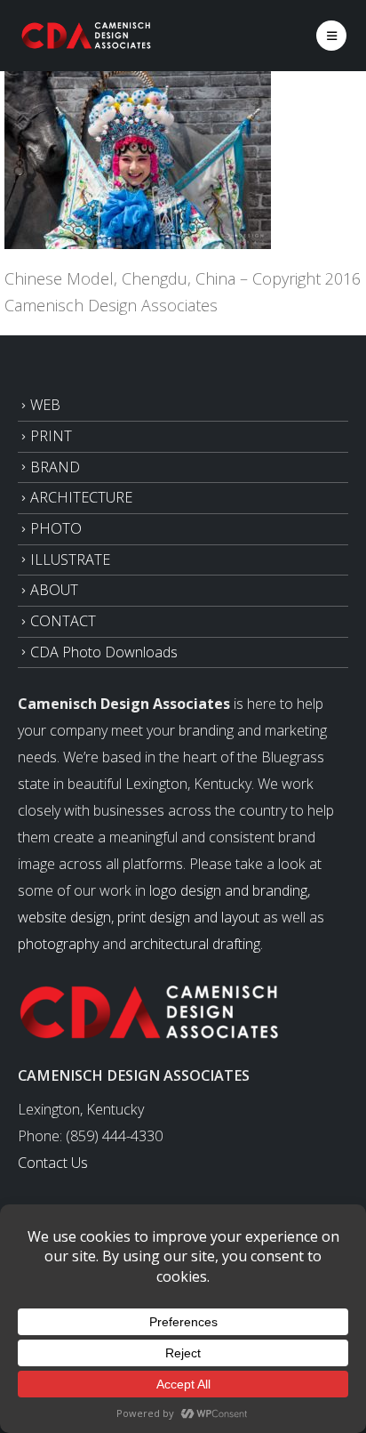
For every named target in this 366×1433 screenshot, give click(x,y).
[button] (331, 35)
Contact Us (53, 1162)
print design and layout (188, 917)
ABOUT (54, 590)
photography (58, 944)
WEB (45, 405)
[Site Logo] (87, 35)
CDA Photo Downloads (104, 652)
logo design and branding (228, 890)
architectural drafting (195, 944)
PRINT (51, 436)
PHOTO (56, 528)
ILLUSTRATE (70, 559)
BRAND (55, 467)
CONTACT (63, 621)
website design (64, 917)
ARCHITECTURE (81, 497)
